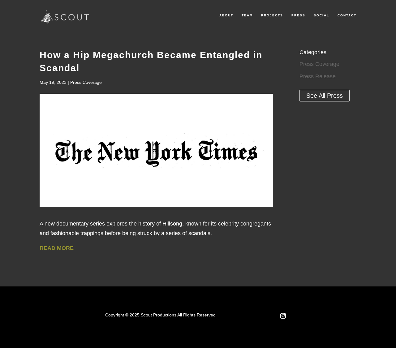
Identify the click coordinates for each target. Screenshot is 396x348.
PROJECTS (272, 15)
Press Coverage (86, 82)
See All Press (324, 95)
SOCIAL (321, 15)
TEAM (247, 15)
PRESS (298, 15)
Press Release (317, 76)
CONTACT (347, 15)
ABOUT (226, 15)
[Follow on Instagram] (283, 315)
